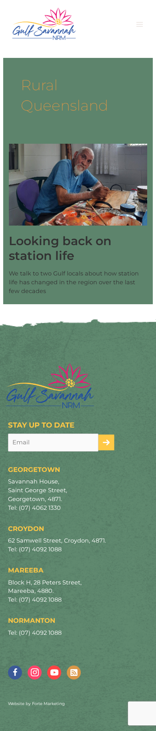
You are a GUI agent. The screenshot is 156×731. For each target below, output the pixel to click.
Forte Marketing (48, 703)
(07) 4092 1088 (40, 549)
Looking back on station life (60, 248)
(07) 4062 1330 (40, 507)
